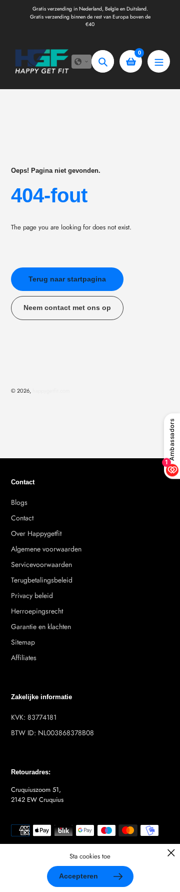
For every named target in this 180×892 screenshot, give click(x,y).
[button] (82, 62)
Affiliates (23, 658)
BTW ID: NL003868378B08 (52, 733)
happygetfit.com (51, 391)
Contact (22, 518)
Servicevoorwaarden (41, 564)
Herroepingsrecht (37, 611)
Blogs (19, 502)
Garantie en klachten (41, 627)
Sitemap (23, 642)
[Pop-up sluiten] (171, 852)
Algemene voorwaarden (46, 549)
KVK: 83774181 (33, 717)
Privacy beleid (32, 595)
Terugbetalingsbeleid (41, 580)
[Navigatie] (159, 61)
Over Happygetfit (36, 533)
